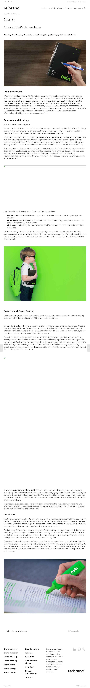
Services (44, 8)
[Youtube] (8, 1)
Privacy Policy (7, 685)
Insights (68, 8)
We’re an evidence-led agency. (17, 124)
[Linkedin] (5, 1)
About (60, 8)
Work (53, 8)
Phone (83, 2)
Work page (22, 631)
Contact (77, 8)
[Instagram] (11, 1)
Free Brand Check (71, 1)
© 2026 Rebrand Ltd (81, 685)
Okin (70, 631)
